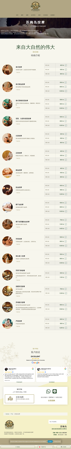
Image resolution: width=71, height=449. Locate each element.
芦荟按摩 (19, 321)
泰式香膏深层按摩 (22, 101)
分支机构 (45, 15)
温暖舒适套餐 (20, 286)
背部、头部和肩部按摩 (23, 119)
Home (7, 414)
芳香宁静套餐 (20, 270)
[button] (46, 447)
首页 (17, 15)
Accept (50, 441)
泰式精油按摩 (20, 84)
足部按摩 (19, 153)
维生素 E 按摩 (20, 256)
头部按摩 (19, 136)
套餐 (27, 15)
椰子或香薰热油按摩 (22, 222)
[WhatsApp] (48, 391)
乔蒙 (54, 432)
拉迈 (60, 432)
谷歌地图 (20, 397)
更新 (39, 15)
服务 (22, 15)
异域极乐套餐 (20, 302)
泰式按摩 (19, 67)
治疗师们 (33, 15)
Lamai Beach (19, 382)
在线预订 (52, 15)
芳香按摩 (19, 239)
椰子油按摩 (19, 204)
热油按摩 (19, 187)
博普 (57, 432)
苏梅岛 (63, 426)
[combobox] (58, 422)
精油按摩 (19, 170)
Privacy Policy (57, 441)
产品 (30, 26)
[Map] (10, 398)
